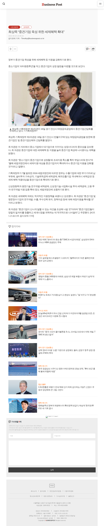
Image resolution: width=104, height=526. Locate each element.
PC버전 (52, 485)
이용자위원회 (69, 491)
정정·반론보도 (48, 496)
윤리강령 (43, 491)
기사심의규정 (60, 496)
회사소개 (34, 491)
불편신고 (71, 496)
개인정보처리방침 (55, 491)
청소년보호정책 (35, 496)
